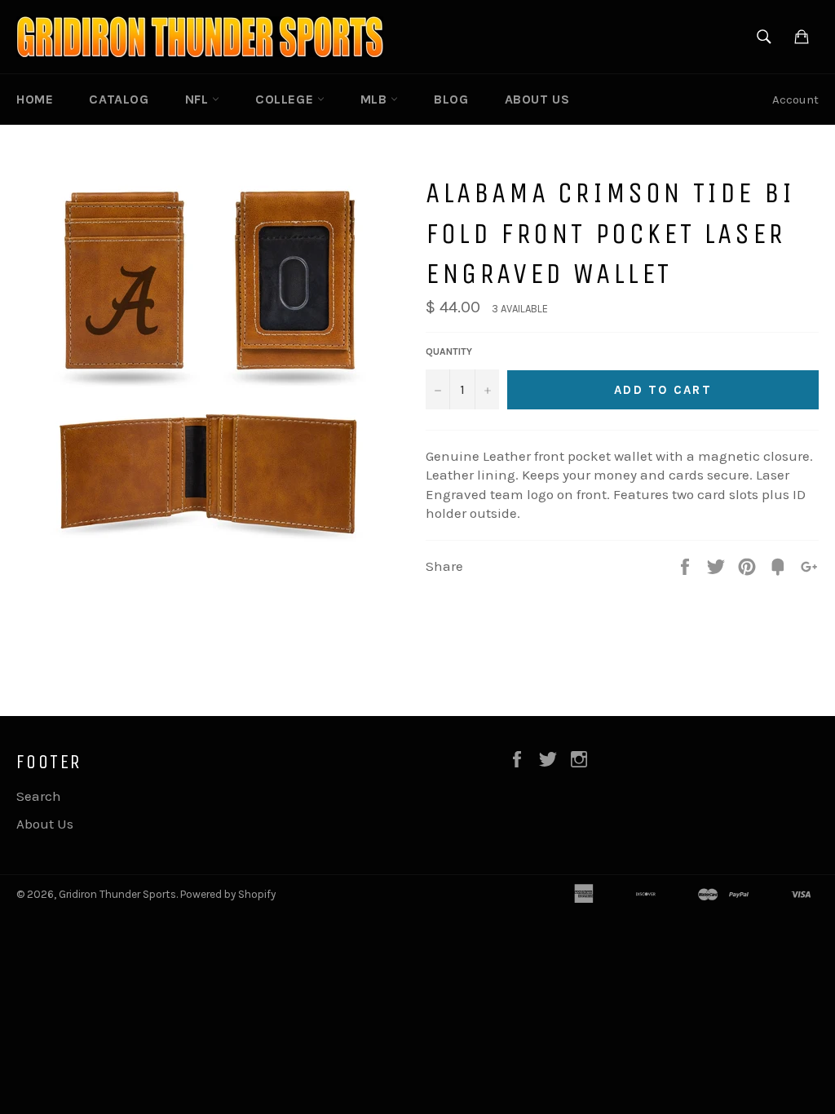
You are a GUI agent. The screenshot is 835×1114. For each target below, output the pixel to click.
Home (34, 99)
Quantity (449, 351)
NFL (198, 99)
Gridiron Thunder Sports (117, 894)
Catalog (118, 99)
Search (38, 796)
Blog (451, 99)
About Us (537, 99)
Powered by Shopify (228, 894)
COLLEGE (286, 99)
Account (795, 99)
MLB (375, 99)
